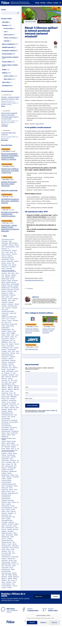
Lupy (6, 31)
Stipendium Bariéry (9, 527)
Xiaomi (12, 580)
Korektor (4, 402)
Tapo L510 (4, 538)
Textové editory (15, 545)
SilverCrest (13, 511)
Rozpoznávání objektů (13, 493)
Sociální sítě (11, 524)
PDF (17, 462)
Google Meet (4, 364)
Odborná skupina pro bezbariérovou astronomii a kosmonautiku (10, 451)
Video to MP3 (8, 565)
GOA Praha (12, 353)
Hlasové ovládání (11, 369)
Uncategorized (7, 85)
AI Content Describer (6, 250)
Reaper (10, 487)
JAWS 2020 (16, 385)
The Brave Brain (5, 547)
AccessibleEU (4, 245)
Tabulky (3, 534)
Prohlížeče (9, 478)
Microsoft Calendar (6, 418)
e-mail (16, 335)
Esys (14, 340)
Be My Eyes (4, 280)
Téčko (13, 542)
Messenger (4, 416)
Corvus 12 (4, 320)
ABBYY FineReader (13, 243)
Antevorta (4, 263)
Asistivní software (10, 76)
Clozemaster (14, 307)
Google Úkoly (5, 365)
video (3, 565)
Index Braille (11, 374)
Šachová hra (4, 502)
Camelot (7, 296)
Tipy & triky (7, 82)
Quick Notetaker (9, 485)
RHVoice (3, 491)
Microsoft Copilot (6, 420)
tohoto (37, 124)
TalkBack (16, 534)
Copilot (3, 318)
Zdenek (14, 582)
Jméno (26, 387)
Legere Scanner (12, 403)
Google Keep (13, 360)
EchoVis (12, 336)
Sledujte (32, 610)
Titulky (13, 553)
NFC (18, 444)
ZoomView (9, 587)
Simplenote (4, 513)
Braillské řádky (9, 28)
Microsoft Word (5, 429)
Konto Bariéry (5, 400)
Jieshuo (7, 391)
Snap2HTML (4, 524)
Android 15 (9, 255)
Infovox (17, 374)
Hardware (6, 25)
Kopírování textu (12, 400)
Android (3, 254)
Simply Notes (11, 513)
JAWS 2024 (4, 389)
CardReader (4, 298)
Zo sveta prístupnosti (6, 583)
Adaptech (17, 245)
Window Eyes (4, 576)
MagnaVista (4, 409)
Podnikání (4, 469)
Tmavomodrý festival (6, 554)
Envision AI (12, 338)
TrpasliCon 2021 (11, 558)
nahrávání (4, 441)
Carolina (10, 298)
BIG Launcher (15, 280)
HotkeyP (16, 371)
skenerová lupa (5, 515)
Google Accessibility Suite (7, 354)
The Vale (3, 549)
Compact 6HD (5, 315)
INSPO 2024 (14, 376)
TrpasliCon (4, 558)
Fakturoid (17, 344)
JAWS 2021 (4, 387)
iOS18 (16, 380)
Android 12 (14, 254)
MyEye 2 (13, 434)
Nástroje (4, 443)
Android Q (4, 261)
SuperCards (15, 529)
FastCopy (4, 345)
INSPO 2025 (4, 378)
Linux (16, 405)
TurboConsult (5, 560)
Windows (10, 576)
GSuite (10, 365)
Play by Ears (4, 467)
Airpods (7, 252)
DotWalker (13, 333)
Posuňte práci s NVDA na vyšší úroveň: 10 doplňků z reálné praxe (10, 170)
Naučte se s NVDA (11, 443)
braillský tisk (13, 295)
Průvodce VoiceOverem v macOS (9, 484)
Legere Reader (5, 403)
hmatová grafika (9, 371)
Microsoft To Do (13, 427)
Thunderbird (4, 551)
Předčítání (4, 473)
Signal (8, 511)
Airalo (3, 252)
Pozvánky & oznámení (10, 50)
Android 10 (8, 254)
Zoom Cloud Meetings (6, 585)
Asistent (3, 268)
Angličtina (16, 261)
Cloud (3, 307)
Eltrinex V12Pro (5, 338)
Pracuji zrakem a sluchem (10, 65)
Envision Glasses (5, 340)
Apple (9, 264)
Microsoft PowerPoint (6, 425)
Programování (16, 476)
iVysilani (15, 382)
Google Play (11, 364)
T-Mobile (15, 533)
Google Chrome (5, 356)
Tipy (13, 551)
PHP (12, 464)
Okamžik (10, 453)
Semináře (15, 507)
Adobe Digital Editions (10, 246)
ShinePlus (8, 509)
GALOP (13, 351)
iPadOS (6, 382)
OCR (18, 448)
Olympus (15, 453)
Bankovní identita (5, 278)
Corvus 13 (9, 320)
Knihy (8, 398)
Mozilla (8, 433)
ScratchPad (8, 504)
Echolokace (6, 336)
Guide (14, 365)
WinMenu (15, 578)
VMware (13, 569)
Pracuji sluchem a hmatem (10, 57)
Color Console (5, 309)
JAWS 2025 (10, 389)
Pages (14, 462)
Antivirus (9, 263)
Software (6, 73)
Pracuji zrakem (8, 62)
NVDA (12, 448)
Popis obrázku (10, 469)
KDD (14, 393)
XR (16, 580)
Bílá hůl (3, 282)
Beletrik (9, 280)
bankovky (13, 276)
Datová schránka (5, 324)
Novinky (3, 448)
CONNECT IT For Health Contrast (9, 316)
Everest (10, 342)
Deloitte (3, 325)
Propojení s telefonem (6, 480)
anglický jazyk (10, 261)
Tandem (12, 536)
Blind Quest (4, 285)
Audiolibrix (13, 275)
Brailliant (11, 293)
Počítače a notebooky (11, 38)
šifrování (13, 509)
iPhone (10, 382)
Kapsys (10, 393)
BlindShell (16, 285)
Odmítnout (43, 622)
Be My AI (12, 278)
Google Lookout (11, 362)
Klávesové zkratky (6, 396)
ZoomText (4, 587)
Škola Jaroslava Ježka (6, 516)
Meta (8, 416)
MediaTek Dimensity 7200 (7, 413)
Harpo (10, 367)
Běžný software (9, 79)
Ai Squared (14, 250)
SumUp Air (4, 529)
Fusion (9, 351)
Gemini (17, 351)
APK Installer (4, 264)
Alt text (11, 252)
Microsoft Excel (5, 422)
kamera (11, 391)
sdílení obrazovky (5, 505)
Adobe (3, 246)
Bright (3, 296)
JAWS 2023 (16, 387)
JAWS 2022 (10, 387)
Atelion (13, 273)
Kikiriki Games (9, 394)
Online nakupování (11, 455)
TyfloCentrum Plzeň (6, 562)
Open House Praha (6, 456)
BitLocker (14, 282)
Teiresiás (9, 544)
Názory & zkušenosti (10, 44)
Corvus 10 (12, 318)
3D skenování (5, 241)
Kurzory (8, 402)
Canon (11, 296)
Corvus (7, 318)
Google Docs (12, 356)
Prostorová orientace (6, 482)
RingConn (8, 491)
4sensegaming (5, 243)
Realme (15, 485)
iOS (9, 380)
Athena (17, 273)
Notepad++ (13, 446)
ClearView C (4, 305)
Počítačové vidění (12, 467)
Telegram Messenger (6, 545)
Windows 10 (16, 576)
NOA (2, 446)
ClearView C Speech (12, 305)
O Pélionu (49, 3)
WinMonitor (4, 580)
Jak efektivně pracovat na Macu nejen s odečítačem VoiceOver (10, 201)
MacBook (6, 407)
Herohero (4, 369)
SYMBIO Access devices (7, 533)
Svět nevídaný (10, 531)
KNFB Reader (14, 396)
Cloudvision (8, 307)
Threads (13, 549)
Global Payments (5, 353)
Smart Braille (5, 522)
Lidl (8, 405)
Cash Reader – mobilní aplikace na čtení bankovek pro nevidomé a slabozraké (10, 228)
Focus (11, 347)
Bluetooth (4, 289)
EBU (2, 336)
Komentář (27, 371)
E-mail (26, 392)
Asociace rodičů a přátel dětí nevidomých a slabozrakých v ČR (9, 271)
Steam (3, 527)
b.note (3, 276)
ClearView (16, 304)
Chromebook (4, 302)
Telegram (14, 544)
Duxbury (8, 335)
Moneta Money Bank (6, 431)
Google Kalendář (5, 360)
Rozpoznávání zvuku (6, 498)
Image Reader (5, 374)
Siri (15, 513)
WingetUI (10, 578)
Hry (2, 373)
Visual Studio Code (6, 569)
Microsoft (13, 416)
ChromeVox (11, 302)
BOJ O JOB (16, 289)
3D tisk (10, 241)
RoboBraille (4, 493)
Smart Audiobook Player (7, 520)
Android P (12, 259)
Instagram (10, 378)
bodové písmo (10, 289)
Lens (18, 403)
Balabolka (7, 276)
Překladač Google (5, 475)
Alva (15, 252)
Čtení (9, 322)
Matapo (15, 409)
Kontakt (55, 3)
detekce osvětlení (10, 325)
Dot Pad (8, 333)
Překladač (9, 473)
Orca (18, 460)
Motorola (4, 433)
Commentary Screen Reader (8, 311)
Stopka (16, 527)
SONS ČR (17, 524)
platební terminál (9, 466)
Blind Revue (10, 285)
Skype (13, 516)
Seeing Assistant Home (7, 507)
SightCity (4, 511)
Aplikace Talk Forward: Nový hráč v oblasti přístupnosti (9, 184)
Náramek (9, 441)
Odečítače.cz (4, 453)
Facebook (11, 344)
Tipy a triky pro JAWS (6, 553)
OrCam (3, 462)
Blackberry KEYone (6, 284)
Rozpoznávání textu (6, 496)
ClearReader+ (10, 304)
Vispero (11, 567)
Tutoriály (11, 560)
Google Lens (4, 362)
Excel (14, 342)
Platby (3, 466)
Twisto (15, 560)
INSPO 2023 (8, 376)
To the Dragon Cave (6, 556)
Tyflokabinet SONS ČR (6, 564)
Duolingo (4, 335)
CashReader (15, 298)
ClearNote (4, 304)
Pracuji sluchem (8, 54)
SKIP (10, 515)
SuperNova (4, 531)
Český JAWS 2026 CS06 (31, 349)
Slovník (3, 518)
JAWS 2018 (4, 385)
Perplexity (8, 464)
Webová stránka (28, 398)
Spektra (3, 525)
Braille (14, 291)
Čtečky (5, 322)
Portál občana (5, 471)
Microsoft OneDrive (13, 422)
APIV (13, 263)
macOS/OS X (12, 407)
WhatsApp (15, 574)
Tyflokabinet (14, 562)
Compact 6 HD (13, 313)
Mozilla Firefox (14, 433)
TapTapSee (9, 538)
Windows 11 (4, 578)
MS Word (9, 434)
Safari (9, 502)
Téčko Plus (4, 544)
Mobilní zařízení (9, 34)
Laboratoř (13, 402)
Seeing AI (12, 505)
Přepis (16, 475)
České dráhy (4, 300)
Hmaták (3, 371)
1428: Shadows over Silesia (8, 239)
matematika (4, 411)
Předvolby (54, 622)
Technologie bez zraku (6, 542)
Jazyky (3, 391)
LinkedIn (12, 405)
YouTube (3, 582)
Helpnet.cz (15, 367)
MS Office (4, 434)
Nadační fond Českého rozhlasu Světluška (9, 439)
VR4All (3, 574)
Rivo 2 (13, 491)
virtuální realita (5, 567)
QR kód (3, 485)
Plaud (15, 466)
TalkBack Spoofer (5, 536)
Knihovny (4, 398)
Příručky (42, 3)
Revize (15, 489)
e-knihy (12, 335)
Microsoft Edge (14, 420)
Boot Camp (9, 291)
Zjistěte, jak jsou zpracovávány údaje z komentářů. (41, 411)
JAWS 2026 (16, 389)
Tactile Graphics (9, 534)
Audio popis (7, 275)
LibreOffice (4, 405)
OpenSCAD (13, 456)
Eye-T (7, 344)
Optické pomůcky (5, 460)
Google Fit (10, 358)
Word (9, 580)
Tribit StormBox (14, 556)
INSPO (3, 376)
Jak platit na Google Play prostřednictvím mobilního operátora (9, 214)
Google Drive (4, 358)
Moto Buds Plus (15, 431)
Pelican (3, 464)
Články (37, 3)
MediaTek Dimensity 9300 (7, 414)
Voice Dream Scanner (6, 573)
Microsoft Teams (5, 427)
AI (8, 248)
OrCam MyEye (9, 462)
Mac (2, 407)
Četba (9, 300)
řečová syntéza (5, 489)
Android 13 (4, 255)
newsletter (13, 444)
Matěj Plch (35, 297)
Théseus (8, 549)
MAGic (17, 407)
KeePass (3, 394)
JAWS (13, 384)
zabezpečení (9, 582)
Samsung (14, 502)
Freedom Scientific (11, 349)
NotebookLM (7, 446)
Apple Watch (12, 266)
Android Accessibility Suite (8, 257)
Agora (17, 246)
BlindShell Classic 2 (6, 287)
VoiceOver (14, 573)
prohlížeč (4, 478)
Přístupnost (9, 476)
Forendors (4, 349)
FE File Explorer (10, 345)
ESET (11, 340)
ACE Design (11, 245)
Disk (13, 329)
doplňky (3, 333)
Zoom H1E (14, 585)
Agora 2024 (4, 248)
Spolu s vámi (9, 525)
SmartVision (11, 522)
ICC (11, 373)
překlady (12, 475)
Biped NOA (8, 282)
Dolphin (14, 331)
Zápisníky (7, 41)
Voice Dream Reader (6, 571)
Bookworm (4, 291)
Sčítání (3, 504)
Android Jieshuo (5, 259)
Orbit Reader (13, 460)
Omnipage (4, 455)
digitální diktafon (5, 327)
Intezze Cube (4, 380)
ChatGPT (13, 300)
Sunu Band (9, 529)
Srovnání (15, 525)
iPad (2, 382)
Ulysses (14, 564)
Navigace (4, 444)
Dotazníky (6, 22)
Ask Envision (9, 268)
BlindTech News (14, 287)
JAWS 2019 (10, 385)
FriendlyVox (4, 351)
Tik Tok (9, 551)
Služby (5, 69)
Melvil (15, 414)
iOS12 (12, 380)
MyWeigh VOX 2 (5, 436)
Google (17, 353)
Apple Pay (14, 264)
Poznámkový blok (13, 471)
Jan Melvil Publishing (6, 384)
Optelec (11, 458)
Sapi (18, 502)
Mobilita (11, 429)
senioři (3, 509)
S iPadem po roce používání (8, 500)
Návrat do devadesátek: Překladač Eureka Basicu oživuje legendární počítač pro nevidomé (9, 156)
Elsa (16, 336)
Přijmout (32, 622)
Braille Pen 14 (5, 293)
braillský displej (5, 295)
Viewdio (14, 565)
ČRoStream (15, 320)
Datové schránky (13, 324)
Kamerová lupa (5, 393)
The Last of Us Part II (14, 547)
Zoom (13, 583)
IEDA (14, 373)
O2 (15, 448)
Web (6, 574)
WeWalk (10, 574)
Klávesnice (16, 394)
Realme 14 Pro (5, 487)
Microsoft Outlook (6, 423)
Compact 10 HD (5, 313)
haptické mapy (5, 367)
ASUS (9, 273)
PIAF (15, 464)
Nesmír (8, 444)
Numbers (8, 448)
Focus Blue (16, 347)
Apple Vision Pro (5, 266)
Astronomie (4, 273)
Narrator (14, 441)
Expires (3, 344)
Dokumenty (4, 331)
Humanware (7, 373)
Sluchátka (8, 518)
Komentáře (12, 398)
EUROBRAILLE (5, 342)
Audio (3, 275)
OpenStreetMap (5, 458)
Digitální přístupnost (6, 329)
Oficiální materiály (9, 47)
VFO (18, 564)
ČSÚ (2, 322)
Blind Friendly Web (15, 284)
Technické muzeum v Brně (7, 540)
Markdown (10, 409)
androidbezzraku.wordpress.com (34, 280)
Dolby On (10, 331)
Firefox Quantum (5, 347)
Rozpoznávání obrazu (6, 495)
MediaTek (10, 411)
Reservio (11, 489)
